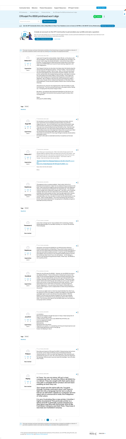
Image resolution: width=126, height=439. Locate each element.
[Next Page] (60, 420)
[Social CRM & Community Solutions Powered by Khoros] (93, 433)
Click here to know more (107, 25)
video (52, 164)
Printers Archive (46, 12)
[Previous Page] (38, 420)
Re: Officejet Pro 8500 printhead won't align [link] (65, 12)
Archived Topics (34, 12)
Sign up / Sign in (101, 7)
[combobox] (29, 21)
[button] (78, 57)
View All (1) (23, 109)
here (50, 51)
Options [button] (105, 16)
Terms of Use (30, 434)
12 (56, 420)
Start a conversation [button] (49, 21)
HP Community (23, 12)
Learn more (57, 39)
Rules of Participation (42, 434)
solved (26, 106)
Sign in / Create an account (43, 39)
